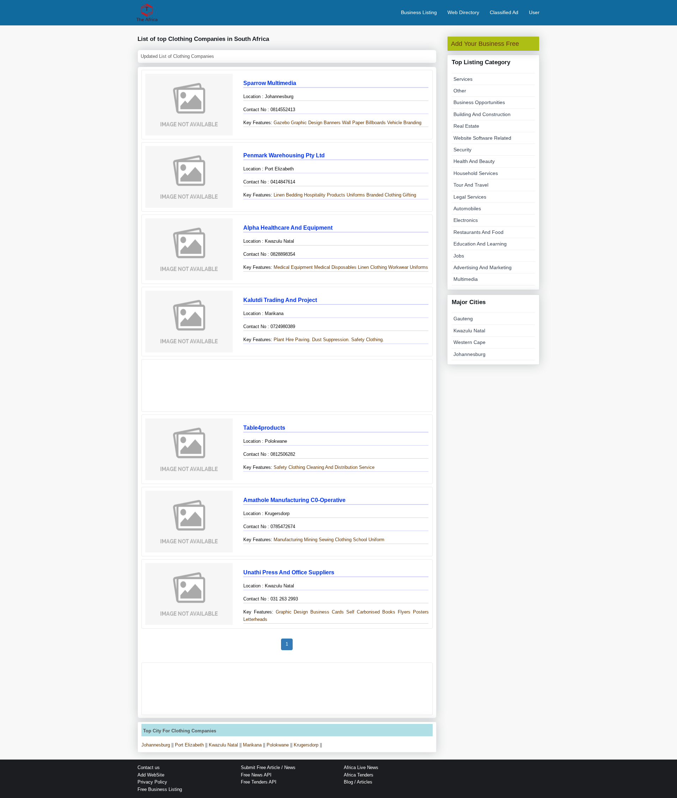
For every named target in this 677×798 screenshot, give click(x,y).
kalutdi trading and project (280, 300)
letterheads (255, 619)
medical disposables (335, 267)
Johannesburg (155, 745)
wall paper (353, 122)
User (534, 12)
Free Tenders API (258, 782)
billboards (376, 122)
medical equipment (292, 267)
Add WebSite (151, 775)
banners (332, 122)
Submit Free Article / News (268, 767)
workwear (398, 267)
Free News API (256, 775)
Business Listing (419, 12)
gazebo (280, 122)
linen (278, 195)
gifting (409, 195)
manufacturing (287, 539)
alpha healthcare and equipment (288, 228)
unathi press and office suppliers (288, 572)
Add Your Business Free (485, 43)
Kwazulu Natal (223, 745)
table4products (264, 428)
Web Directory (463, 12)
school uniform (368, 539)
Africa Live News (361, 767)
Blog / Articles (358, 782)
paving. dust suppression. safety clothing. (339, 339)
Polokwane (278, 745)
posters (421, 612)
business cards (327, 612)
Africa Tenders (358, 775)
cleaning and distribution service (340, 467)
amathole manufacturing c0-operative (294, 500)
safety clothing (288, 467)
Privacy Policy (152, 782)
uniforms (356, 195)
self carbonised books (370, 612)
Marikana (252, 745)
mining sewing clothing (328, 539)
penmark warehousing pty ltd (284, 155)
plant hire (283, 339)
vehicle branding (404, 122)
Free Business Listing (160, 789)
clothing (378, 267)
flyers (404, 612)
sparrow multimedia (269, 83)
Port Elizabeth (189, 745)
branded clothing (383, 195)
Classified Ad (504, 12)
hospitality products (324, 195)
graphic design (306, 122)
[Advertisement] (287, 385)
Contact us (149, 767)
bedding (294, 195)
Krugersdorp (306, 745)
